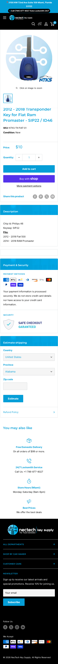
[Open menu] (4, 17)
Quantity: (8, 157)
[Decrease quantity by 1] (19, 157)
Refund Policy (10, 412)
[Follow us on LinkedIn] (23, 627)
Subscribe (14, 602)
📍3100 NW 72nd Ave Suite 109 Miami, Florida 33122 (29, 4)
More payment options (29, 185)
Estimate (13, 398)
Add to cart (29, 168)
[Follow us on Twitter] (11, 627)
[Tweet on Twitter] (47, 196)
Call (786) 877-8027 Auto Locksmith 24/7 (30, 11)
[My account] (40, 24)
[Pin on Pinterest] (41, 196)
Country (7, 350)
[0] (52, 24)
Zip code (8, 379)
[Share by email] (52, 196)
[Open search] (33, 24)
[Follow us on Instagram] (17, 627)
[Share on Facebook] (35, 196)
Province (8, 364)
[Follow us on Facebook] (5, 627)
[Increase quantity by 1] (39, 157)
